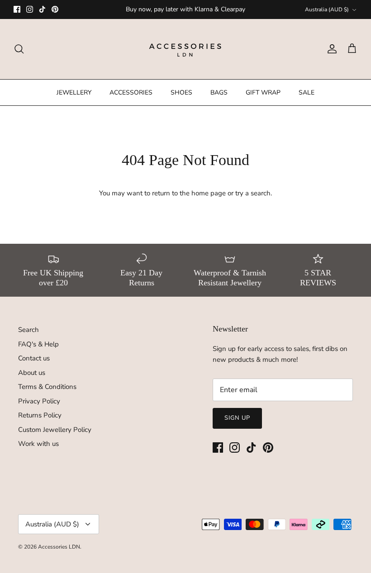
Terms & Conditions (47, 386)
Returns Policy (40, 415)
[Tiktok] (42, 9)
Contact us (34, 358)
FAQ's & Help (38, 344)
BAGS (219, 92)
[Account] (330, 48)
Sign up (237, 418)
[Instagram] (29, 9)
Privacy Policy (39, 401)
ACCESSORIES (130, 92)
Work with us (38, 443)
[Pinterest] (55, 9)
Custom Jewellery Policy (54, 429)
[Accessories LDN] (185, 49)
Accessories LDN (59, 546)
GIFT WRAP (263, 92)
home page (208, 193)
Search (28, 329)
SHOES (181, 92)
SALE (306, 92)
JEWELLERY (74, 92)
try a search (253, 193)
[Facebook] (17, 9)
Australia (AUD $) (327, 9)
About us (31, 372)
